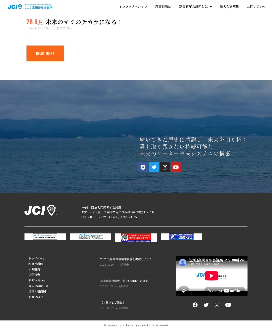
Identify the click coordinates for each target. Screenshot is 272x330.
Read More (45, 53)
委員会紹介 (35, 297)
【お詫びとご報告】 (112, 302)
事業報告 (123, 264)
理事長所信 (163, 6)
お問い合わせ (256, 6)
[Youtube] (176, 167)
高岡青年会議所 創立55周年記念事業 (124, 281)
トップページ (37, 258)
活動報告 (34, 275)
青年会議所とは (38, 286)
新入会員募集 (229, 6)
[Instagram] (165, 167)
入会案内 (34, 269)
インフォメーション (133, 6)
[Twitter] (154, 167)
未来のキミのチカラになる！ (84, 21)
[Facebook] (143, 167)
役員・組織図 (37, 291)
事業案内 (62, 28)
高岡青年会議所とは (193, 6)
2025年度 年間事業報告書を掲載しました (126, 259)
